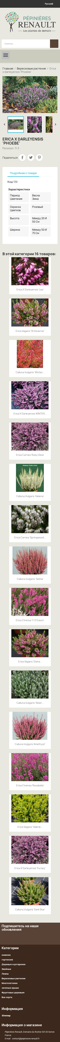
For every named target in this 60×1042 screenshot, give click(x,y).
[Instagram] (54, 937)
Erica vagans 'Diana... (30, 661)
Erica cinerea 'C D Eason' (30, 620)
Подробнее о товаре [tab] (23, 173)
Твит (31, 157)
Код (10, 181)
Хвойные (6, 969)
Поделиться (22, 157)
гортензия (7, 959)
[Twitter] (45, 937)
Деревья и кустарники (14, 964)
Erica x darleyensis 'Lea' (30, 289)
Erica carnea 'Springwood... (30, 537)
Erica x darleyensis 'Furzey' (30, 868)
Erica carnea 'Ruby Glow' (30, 454)
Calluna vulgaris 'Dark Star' (30, 909)
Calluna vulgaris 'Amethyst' (30, 744)
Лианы (5, 973)
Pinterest (39, 157)
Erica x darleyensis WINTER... (30, 413)
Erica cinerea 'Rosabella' (30, 785)
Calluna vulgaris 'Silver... (30, 702)
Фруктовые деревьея (13, 992)
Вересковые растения (13, 978)
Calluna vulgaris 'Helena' (30, 496)
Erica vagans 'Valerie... (30, 826)
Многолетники (10, 983)
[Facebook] (36, 937)
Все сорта (7, 997)
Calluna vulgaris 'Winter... (30, 372)
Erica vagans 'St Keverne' (30, 331)
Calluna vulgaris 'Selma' (30, 579)
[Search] (54, 43)
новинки (6, 955)
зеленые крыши (10, 987)
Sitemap (6, 1015)
